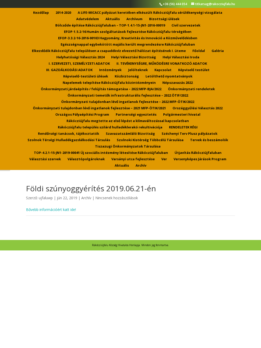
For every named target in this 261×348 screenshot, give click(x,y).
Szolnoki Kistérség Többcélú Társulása (150, 140)
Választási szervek (45, 159)
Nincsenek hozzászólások (116, 197)
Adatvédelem (87, 19)
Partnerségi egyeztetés (136, 115)
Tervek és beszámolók (209, 140)
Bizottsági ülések (164, 19)
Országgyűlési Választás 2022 (198, 108)
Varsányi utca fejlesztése (133, 159)
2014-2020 (63, 13)
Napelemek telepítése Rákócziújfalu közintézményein (109, 83)
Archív (141, 166)
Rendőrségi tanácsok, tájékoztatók (68, 134)
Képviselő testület (194, 70)
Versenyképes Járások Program (200, 159)
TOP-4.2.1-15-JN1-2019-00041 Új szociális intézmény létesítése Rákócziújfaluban (101, 153)
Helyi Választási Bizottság (133, 57)
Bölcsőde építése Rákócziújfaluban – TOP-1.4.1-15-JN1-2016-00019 (110, 25)
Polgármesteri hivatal (181, 115)
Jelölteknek (138, 70)
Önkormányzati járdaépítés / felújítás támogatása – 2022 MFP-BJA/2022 (101, 89)
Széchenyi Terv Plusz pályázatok (189, 134)
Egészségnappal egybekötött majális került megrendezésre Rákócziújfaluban (128, 45)
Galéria (218, 51)
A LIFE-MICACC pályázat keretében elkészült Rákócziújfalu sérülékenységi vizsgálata (150, 13)
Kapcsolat (163, 70)
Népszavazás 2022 (177, 83)
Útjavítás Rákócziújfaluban (198, 153)
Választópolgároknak (86, 159)
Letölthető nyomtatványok (169, 76)
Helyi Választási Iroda (181, 57)
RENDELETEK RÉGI (183, 127)
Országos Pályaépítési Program (82, 115)
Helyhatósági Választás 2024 (80, 57)
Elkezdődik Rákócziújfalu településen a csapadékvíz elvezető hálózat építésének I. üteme (109, 51)
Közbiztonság (127, 76)
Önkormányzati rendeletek (191, 89)
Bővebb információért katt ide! (51, 209)
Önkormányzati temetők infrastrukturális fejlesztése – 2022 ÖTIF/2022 (128, 95)
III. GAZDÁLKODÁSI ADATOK (69, 70)
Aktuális (113, 19)
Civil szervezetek (186, 25)
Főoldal (198, 51)
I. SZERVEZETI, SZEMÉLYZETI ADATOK (79, 64)
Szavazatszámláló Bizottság (130, 134)
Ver (164, 159)
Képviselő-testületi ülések (85, 76)
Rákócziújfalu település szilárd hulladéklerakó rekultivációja (110, 127)
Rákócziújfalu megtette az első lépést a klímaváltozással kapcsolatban (128, 121)
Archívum (134, 19)
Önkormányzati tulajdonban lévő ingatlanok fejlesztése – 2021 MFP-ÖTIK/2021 (99, 108)
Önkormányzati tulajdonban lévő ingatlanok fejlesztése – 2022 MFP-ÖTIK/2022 (127, 102)
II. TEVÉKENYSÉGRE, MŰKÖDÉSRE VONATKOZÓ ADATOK (161, 64)
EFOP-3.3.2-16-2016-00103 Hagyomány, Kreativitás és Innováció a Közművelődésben (127, 38)
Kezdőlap (41, 13)
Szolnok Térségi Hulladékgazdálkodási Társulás (69, 140)
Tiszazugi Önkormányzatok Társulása (128, 146)
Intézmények (110, 70)
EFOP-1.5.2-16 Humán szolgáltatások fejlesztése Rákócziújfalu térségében (127, 32)
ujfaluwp (46, 197)
